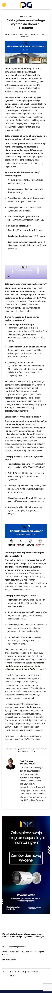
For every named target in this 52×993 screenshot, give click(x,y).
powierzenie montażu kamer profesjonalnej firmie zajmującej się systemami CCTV (24, 666)
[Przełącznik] (4, 972)
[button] (4, 5)
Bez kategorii (26, 17)
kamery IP (9, 407)
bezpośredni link (29, 751)
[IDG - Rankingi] (26, 5)
